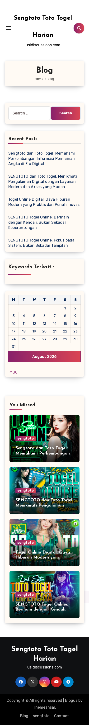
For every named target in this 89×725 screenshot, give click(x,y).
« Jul (14, 372)
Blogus (71, 700)
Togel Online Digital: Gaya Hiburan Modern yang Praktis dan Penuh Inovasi (42, 557)
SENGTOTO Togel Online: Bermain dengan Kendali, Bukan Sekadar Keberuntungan (38, 222)
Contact (61, 716)
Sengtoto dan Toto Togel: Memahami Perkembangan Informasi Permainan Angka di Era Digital (41, 158)
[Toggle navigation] (8, 28)
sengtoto (25, 438)
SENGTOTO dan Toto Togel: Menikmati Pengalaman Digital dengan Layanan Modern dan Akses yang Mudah (42, 181)
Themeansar (44, 707)
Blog (24, 716)
